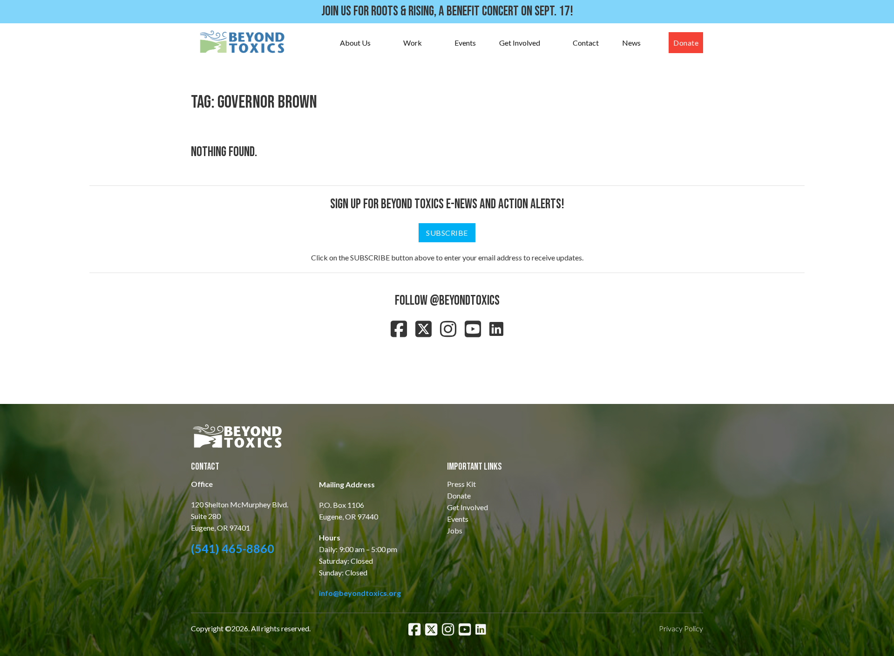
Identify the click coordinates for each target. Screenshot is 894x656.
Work (412, 42)
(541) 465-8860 (232, 548)
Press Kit (461, 483)
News (631, 42)
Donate (685, 42)
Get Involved (519, 42)
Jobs (454, 530)
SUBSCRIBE (447, 232)
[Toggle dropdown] (380, 43)
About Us (355, 42)
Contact (586, 42)
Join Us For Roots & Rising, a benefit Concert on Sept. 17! (447, 11)
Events (465, 42)
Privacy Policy (681, 628)
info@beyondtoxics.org (360, 592)
